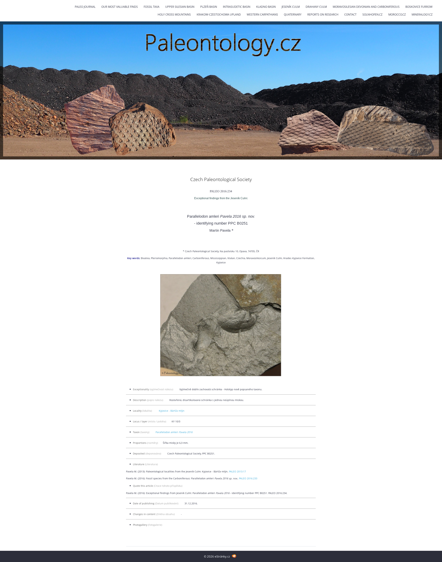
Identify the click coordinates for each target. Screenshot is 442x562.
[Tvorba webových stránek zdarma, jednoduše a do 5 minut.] (234, 556)
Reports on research (322, 14)
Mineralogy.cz (422, 14)
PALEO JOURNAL (85, 7)
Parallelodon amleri (174, 432)
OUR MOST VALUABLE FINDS (119, 7)
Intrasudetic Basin (236, 7)
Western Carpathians (262, 14)
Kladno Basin (266, 7)
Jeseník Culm (291, 7)
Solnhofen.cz (372, 14)
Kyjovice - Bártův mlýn (171, 410)
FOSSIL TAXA (151, 7)
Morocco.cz (397, 14)
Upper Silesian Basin (179, 7)
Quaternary (292, 14)
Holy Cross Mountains (174, 14)
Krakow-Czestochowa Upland (219, 14)
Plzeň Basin (208, 7)
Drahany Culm (316, 7)
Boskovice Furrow (419, 7)
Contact (350, 14)
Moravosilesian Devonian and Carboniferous (366, 7)
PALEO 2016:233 (248, 478)
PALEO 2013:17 (237, 471)
